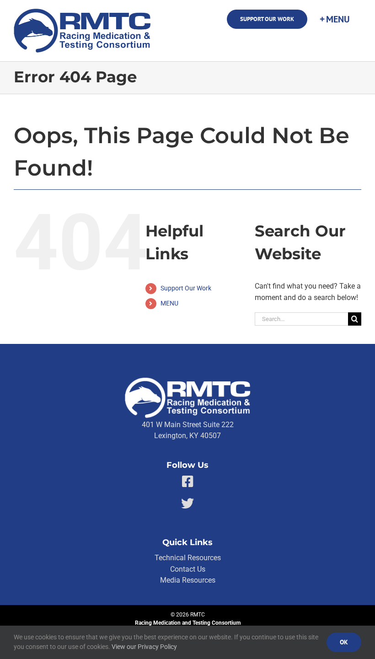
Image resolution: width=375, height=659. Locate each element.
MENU (169, 303)
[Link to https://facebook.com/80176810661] (187, 481)
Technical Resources (188, 557)
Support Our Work (186, 288)
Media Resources (187, 580)
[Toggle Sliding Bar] (334, 19)
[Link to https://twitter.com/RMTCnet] (187, 503)
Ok (344, 642)
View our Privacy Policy (144, 646)
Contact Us (187, 569)
